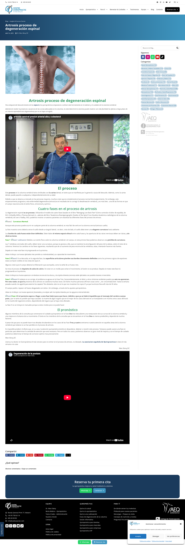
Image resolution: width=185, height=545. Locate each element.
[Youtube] (166, 2)
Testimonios (134, 9)
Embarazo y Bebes (164, 78)
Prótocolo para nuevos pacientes (125, 511)
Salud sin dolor (163, 99)
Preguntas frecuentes (121, 520)
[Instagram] (160, 2)
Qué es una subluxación (88, 514)
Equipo (143, 9)
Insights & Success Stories (17, 21)
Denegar (156, 536)
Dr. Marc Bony (51, 508)
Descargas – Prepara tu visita (124, 514)
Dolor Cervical (161, 72)
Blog (152, 9)
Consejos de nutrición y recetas (125, 517)
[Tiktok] (170, 2)
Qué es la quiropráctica (88, 511)
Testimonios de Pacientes (150, 105)
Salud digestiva (147, 95)
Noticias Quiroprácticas (150, 89)
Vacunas (145, 109)
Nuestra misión (51, 517)
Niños (175, 85)
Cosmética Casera (148, 72)
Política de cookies (145, 541)
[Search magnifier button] (177, 47)
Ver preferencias (173, 536)
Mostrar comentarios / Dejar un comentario (20, 469)
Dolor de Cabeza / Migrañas (151, 75)
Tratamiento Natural (168, 105)
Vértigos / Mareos (156, 109)
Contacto (159, 9)
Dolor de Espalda (168, 75)
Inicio (82, 9)
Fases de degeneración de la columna (93, 517)
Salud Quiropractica (149, 99)
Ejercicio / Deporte (148, 78)
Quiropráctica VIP (86, 531)
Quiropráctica (91, 9)
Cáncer (168, 68)
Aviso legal (168, 541)
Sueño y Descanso (162, 102)
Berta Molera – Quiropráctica (56, 511)
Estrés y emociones (158, 82)
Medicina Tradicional (149, 85)
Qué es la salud (85, 508)
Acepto (138, 536)
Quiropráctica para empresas (90, 528)
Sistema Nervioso (148, 102)
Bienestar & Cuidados (117, 9)
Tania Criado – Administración (56, 514)
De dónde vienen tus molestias (125, 508)
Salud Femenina (160, 95)
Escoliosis (145, 82)
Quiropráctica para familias (89, 522)
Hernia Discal (172, 82)
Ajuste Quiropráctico (149, 65)
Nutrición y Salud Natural (169, 89)
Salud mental (173, 95)
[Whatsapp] (163, 2)
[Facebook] (157, 2)
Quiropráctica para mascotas (90, 525)
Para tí (102, 9)
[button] (181, 524)
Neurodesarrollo (164, 85)
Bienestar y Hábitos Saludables (152, 68)
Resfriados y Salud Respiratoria (165, 92)
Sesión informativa (86, 520)
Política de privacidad (158, 541)
